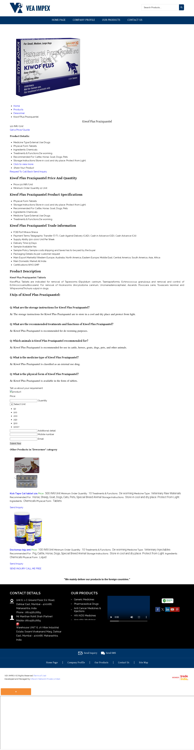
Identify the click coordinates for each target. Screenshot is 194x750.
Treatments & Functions (26, 219)
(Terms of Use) (39, 675)
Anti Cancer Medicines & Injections (87, 610)
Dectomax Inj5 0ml (20, 549)
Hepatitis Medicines (85, 619)
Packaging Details (23, 254)
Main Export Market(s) (25, 257)
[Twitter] (162, 611)
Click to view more (23, 164)
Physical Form (20, 201)
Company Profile (84, 19)
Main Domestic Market (25, 261)
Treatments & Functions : (112, 493)
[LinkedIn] (167, 611)
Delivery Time (20, 243)
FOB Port (18, 232)
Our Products (111, 19)
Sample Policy (21, 250)
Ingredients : (23, 501)
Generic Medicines (84, 599)
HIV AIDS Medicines (85, 615)
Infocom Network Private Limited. (45, 679)
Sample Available (22, 246)
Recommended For (23, 208)
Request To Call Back (21, 171)
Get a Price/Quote (20, 129)
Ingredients (19, 212)
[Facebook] (157, 611)
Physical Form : (49, 501)
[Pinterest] (177, 611)
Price (16, 184)
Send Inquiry (40, 171)
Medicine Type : (157, 493)
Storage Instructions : (141, 497)
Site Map (143, 662)
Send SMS (111, 653)
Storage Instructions (24, 204)
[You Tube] (172, 611)
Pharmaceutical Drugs (86, 603)
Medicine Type (21, 215)
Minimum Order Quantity (26, 188)
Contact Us (134, 19)
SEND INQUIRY (17, 568)
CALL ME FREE (33, 568)
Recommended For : (55, 497)
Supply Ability (20, 239)
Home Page (58, 19)
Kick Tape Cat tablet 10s (24, 493)
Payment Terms (21, 235)
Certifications (20, 264)
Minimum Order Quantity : (76, 493)
